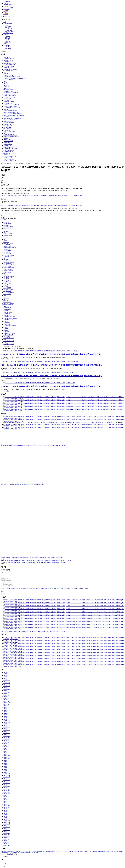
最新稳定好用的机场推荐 (9, 325)
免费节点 (5, 321)
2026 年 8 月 (6, 672)
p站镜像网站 (6, 142)
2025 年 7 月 (6, 690)
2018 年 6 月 (6, 813)
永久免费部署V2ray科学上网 (10, 92)
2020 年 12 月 (6, 774)
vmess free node (7, 302)
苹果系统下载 (6, 130)
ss (3, 236)
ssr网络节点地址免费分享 (9, 63)
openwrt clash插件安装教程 (10, 110)
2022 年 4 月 (6, 749)
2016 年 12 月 (6, 834)
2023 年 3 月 (6, 733)
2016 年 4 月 (6, 840)
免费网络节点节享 (8, 61)
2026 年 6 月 (6, 675)
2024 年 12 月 (6, 701)
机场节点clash (6, 328)
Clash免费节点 (7, 223)
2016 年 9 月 (6, 837)
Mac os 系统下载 (7, 125)
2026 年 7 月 (6, 673)
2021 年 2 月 (6, 770)
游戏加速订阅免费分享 (9, 333)
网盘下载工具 (6, 154)
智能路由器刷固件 (8, 4)
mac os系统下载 (7, 127)
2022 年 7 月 (6, 745)
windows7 (8, 26)
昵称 (2, 572)
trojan (4, 72)
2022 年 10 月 (6, 740)
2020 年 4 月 (6, 786)
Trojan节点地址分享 (8, 70)
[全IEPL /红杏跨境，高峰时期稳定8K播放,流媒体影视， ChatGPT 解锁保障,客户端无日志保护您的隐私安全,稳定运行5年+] (32, 557)
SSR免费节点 (6, 244)
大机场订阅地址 (7, 324)
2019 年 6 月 (6, 798)
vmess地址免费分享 (8, 60)
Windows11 (9, 30)
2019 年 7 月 (6, 796)
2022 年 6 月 (6, 746)
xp (7, 25)
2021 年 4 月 (6, 767)
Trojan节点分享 (7, 266)
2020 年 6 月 (6, 783)
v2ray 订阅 (6, 280)
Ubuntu (8, 36)
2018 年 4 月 (6, 816)
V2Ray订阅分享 (7, 294)
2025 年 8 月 (6, 689)
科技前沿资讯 (6, 1)
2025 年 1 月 (6, 699)
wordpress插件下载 (8, 8)
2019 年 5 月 (6, 799)
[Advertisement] (44, 436)
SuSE (7, 39)
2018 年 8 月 (6, 810)
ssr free (5, 240)
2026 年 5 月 (6, 677)
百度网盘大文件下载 (8, 147)
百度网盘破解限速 (8, 151)
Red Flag (8, 42)
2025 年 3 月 (6, 696)
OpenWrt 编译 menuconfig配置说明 (12, 118)
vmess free (5, 300)
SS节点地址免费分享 (8, 66)
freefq (4, 232)
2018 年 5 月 (6, 814)
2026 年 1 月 (6, 681)
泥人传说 (8, 16)
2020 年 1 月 (6, 789)
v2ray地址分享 (7, 85)
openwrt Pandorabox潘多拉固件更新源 (12, 113)
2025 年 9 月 (6, 687)
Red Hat (8, 41)
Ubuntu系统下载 (7, 128)
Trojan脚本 (6, 73)
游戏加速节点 (6, 332)
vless (4, 295)
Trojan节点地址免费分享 (9, 79)
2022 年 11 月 (6, 739)
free (4, 229)
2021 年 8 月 (6, 761)
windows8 (8, 27)
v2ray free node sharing (8, 276)
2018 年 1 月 (6, 819)
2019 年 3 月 (6, 801)
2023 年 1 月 (6, 736)
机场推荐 (5, 327)
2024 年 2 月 (6, 716)
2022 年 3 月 (6, 751)
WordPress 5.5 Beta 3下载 (9, 156)
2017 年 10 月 (6, 824)
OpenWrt (5, 109)
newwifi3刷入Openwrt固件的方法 (11, 107)
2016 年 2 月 (6, 842)
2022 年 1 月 (6, 754)
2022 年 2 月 (6, 752)
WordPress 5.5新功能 (8, 159)
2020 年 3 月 (6, 787)
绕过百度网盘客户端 (8, 153)
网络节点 (5, 339)
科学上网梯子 (6, 336)
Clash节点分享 (7, 225)
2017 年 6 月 (6, 827)
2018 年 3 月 (6, 817)
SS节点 (73, 383)
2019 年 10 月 (6, 793)
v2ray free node (7, 274)
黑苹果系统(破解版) (8, 33)
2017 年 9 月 (6, 825)
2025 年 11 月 (6, 684)
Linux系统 (6, 34)
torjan (4, 258)
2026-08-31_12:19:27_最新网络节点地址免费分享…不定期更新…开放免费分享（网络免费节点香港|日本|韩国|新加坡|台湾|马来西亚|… (51, 386)
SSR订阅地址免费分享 (9, 97)
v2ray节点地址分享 (8, 89)
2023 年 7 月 (6, 727)
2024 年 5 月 (6, 711)
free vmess (5, 231)
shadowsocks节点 (7, 235)
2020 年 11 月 (6, 775)
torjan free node (7, 260)
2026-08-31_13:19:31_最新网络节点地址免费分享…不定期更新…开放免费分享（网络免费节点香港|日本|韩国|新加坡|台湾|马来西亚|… (51, 365)
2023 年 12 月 (6, 719)
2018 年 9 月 (6, 808)
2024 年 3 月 (6, 714)
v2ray (4, 81)
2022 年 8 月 (6, 743)
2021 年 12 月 (6, 755)
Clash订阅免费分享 (8, 227)
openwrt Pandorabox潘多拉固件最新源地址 (14, 115)
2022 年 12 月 (6, 737)
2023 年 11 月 (6, 720)
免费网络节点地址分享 (9, 58)
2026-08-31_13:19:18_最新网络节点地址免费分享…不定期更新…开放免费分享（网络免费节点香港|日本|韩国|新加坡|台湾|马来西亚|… (51, 376)
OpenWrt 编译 (6, 116)
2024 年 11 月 (6, 702)
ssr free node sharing (8, 243)
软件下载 (5, 6)
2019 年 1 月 (6, 804)
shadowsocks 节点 (7, 233)
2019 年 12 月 (6, 790)
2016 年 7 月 (6, 839)
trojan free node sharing (8, 264)
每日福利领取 (6, 9)
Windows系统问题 (7, 23)
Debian (8, 38)
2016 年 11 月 (6, 836)
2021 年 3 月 (6, 769)
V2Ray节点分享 (7, 288)
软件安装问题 (6, 45)
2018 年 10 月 (6, 807)
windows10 (9, 28)
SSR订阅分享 (6, 252)
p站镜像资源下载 (7, 144)
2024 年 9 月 (6, 705)
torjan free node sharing (8, 262)
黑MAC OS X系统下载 (9, 132)
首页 (4, 22)
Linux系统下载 (7, 124)
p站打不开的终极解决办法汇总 (11, 136)
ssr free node (6, 242)
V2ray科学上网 (7, 88)
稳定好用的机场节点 (8, 338)
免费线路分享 (6, 313)
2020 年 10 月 (6, 777)
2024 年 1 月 (6, 717)
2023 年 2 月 (6, 734)
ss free (4, 238)
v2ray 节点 (6, 278)
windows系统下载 (10, 31)
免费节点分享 (6, 322)
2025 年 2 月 (6, 698)
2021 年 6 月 (6, 764)
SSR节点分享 (6, 249)
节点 (4, 342)
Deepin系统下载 (7, 121)
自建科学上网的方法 (8, 341)
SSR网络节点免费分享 (9, 64)
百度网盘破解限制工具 (9, 150)
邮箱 (2, 575)
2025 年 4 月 (6, 695)
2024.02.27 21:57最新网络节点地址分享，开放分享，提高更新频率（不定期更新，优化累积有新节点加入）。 (88, 422)
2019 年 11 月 (6, 792)
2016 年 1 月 (6, 843)
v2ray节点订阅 (7, 291)
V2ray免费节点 (7, 283)
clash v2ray (6, 222)
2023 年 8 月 (6, 725)
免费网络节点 (6, 57)
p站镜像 (5, 138)
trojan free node (7, 263)
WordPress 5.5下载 (7, 157)
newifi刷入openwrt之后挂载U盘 (11, 104)
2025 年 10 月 (6, 686)
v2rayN (5, 82)
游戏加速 (5, 330)
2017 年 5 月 (6, 828)
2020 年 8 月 (6, 780)
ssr (4, 239)
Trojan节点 (5, 163)
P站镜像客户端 (7, 139)
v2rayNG (5, 83)
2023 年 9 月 (6, 724)
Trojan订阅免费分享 (8, 270)
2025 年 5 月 (6, 693)
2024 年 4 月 (6, 713)
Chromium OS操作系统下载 (10, 119)
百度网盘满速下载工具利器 (10, 148)
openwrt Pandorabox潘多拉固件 (11, 112)
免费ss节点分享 (7, 307)
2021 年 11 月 (6, 757)
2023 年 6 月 (6, 728)
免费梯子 (5, 310)
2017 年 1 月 (6, 833)
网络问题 (5, 43)
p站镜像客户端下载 (8, 141)
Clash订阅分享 (7, 228)
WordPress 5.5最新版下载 (9, 160)
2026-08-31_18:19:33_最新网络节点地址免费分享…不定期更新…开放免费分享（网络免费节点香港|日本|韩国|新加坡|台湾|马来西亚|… (51, 354)
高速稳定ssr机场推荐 (8, 344)
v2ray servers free (7, 277)
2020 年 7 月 (6, 781)
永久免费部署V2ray (8, 91)
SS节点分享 (6, 100)
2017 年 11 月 (6, 822)
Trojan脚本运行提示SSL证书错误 (11, 76)
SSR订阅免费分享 (8, 250)
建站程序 (8, 48)
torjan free (5, 259)
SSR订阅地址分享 (8, 98)
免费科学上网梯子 (8, 312)
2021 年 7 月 (6, 763)
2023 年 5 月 (6, 730)
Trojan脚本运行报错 (8, 75)
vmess (4, 299)
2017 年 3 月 (6, 831)
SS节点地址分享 (7, 67)
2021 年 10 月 (6, 758)
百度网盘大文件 (7, 145)
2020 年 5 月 (6, 784)
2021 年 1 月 (6, 772)
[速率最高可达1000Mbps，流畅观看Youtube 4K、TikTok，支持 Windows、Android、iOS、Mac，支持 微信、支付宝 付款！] (41, 195)
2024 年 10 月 (6, 704)
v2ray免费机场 (7, 282)
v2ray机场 (5, 285)
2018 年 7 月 (6, 811)
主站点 (5, 12)
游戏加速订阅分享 (8, 335)
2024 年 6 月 (6, 710)
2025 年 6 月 (6, 692)
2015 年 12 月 (6, 845)
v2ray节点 (5, 286)
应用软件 (8, 46)
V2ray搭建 (6, 86)
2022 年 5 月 (6, 748)
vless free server (7, 296)
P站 (4, 133)
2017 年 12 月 (6, 821)
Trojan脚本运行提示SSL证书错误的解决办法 (14, 78)
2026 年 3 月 (6, 678)
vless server (6, 298)
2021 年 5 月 (6, 766)
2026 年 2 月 (6, 680)
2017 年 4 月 (6, 830)
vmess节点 (6, 306)
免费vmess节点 (7, 309)
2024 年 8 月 (6, 707)
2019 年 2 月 (6, 802)
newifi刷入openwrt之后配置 (10, 106)
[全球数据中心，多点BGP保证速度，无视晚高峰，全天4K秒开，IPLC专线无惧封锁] (22, 484)
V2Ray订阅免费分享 (8, 292)
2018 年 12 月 (6, 805)
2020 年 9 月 (6, 778)
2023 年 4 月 (6, 731)
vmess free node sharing (8, 303)
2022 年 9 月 (6, 742)
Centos (8, 37)
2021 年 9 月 (6, 760)
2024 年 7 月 (6, 708)
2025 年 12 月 (6, 683)
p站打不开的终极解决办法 (10, 135)
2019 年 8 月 (6, 795)
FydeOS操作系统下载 (8, 122)
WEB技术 (5, 3)
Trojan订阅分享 (7, 272)
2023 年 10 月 (6, 722)
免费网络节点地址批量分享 (10, 69)
